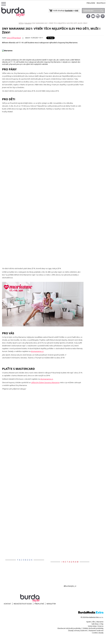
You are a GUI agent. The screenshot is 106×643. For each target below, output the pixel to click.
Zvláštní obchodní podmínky (92, 628)
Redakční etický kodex (23, 604)
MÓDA (21, 23)
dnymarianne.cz (37, 351)
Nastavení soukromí (96, 630)
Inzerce (100, 626)
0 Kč (76, 10)
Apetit (88, 622)
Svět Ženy (95, 624)
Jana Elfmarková (14, 38)
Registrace (101, 3)
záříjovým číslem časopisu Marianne (45, 382)
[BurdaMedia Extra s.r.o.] (90, 613)
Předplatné (39, 604)
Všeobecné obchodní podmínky (69, 628)
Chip (101, 624)
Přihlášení (91, 3)
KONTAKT (7, 604)
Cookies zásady (97, 633)
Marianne (100, 622)
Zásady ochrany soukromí (77, 630)
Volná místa (92, 626)
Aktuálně (28, 23)
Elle (93, 622)
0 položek (69, 10)
